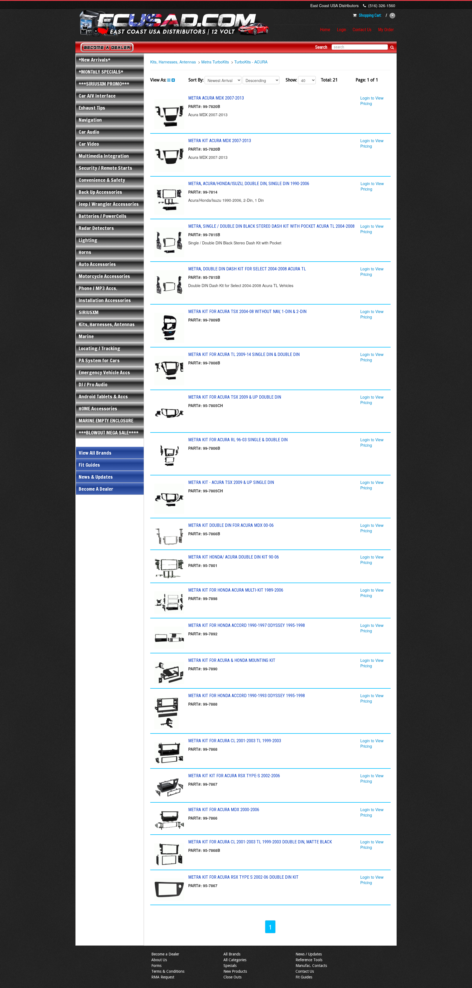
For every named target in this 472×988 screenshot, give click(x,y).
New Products (235, 971)
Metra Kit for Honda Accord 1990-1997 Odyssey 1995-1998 (246, 625)
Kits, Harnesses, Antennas (107, 324)
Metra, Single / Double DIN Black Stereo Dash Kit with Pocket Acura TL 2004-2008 (271, 226)
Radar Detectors (96, 228)
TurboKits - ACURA (250, 62)
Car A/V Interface (97, 95)
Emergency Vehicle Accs (104, 372)
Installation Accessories (105, 300)
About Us (159, 960)
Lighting (88, 240)
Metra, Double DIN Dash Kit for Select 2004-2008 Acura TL (247, 268)
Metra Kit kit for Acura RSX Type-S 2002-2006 (234, 775)
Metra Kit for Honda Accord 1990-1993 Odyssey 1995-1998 (246, 695)
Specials (230, 965)
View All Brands (95, 452)
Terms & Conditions (167, 971)
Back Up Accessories (100, 191)
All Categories (234, 960)
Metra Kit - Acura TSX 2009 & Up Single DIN (231, 482)
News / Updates (309, 954)
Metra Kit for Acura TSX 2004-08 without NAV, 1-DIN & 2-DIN (247, 311)
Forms (156, 965)
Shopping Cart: (370, 15)
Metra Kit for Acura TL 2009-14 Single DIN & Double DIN (244, 354)
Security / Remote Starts (105, 167)
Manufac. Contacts (311, 965)
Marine (86, 336)
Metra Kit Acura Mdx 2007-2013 (219, 140)
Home (325, 29)
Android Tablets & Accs (103, 396)
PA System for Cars (99, 360)
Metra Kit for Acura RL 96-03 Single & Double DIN (238, 439)
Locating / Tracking (99, 348)
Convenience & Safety (102, 179)
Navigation (90, 119)
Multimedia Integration (104, 155)
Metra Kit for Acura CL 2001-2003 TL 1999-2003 (234, 740)
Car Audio (89, 131)
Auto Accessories (97, 264)
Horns (85, 252)
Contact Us (362, 29)
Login (341, 29)
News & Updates (96, 476)
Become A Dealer (96, 488)
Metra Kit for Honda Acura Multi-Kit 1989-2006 (235, 590)
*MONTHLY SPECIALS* (101, 71)
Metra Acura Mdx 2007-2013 (216, 98)
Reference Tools (309, 960)
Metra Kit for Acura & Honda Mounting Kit (231, 660)
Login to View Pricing (372, 100)
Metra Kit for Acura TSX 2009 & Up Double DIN (234, 397)
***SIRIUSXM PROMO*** (104, 83)
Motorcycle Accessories (104, 276)
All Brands (231, 954)
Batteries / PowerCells (102, 216)
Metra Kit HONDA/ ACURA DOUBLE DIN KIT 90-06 (233, 557)
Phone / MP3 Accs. (98, 288)
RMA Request (162, 977)
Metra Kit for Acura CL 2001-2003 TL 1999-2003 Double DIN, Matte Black (260, 841)
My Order (386, 29)
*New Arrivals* (94, 59)
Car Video (89, 143)
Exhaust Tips (92, 107)
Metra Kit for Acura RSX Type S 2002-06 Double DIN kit (243, 877)
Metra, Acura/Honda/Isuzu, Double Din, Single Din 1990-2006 (248, 183)
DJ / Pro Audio (93, 384)
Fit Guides (89, 464)
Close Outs (232, 977)
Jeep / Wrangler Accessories (109, 203)
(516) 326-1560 (381, 5)
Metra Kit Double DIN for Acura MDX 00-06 (231, 525)
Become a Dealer (165, 954)
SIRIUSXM (89, 312)
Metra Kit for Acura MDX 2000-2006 (223, 809)
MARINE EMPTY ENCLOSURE (106, 420)
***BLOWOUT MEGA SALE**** (108, 432)
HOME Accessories (98, 408)
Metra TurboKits (215, 62)
